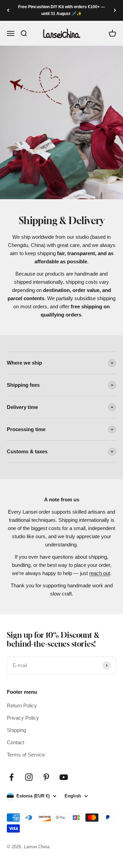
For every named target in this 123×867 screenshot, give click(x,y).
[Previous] (8, 10)
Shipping (16, 730)
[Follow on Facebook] (11, 777)
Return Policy (22, 705)
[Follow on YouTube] (63, 777)
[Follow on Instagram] (28, 777)
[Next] (115, 10)
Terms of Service (26, 755)
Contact (15, 742)
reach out (99, 573)
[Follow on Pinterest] (46, 777)
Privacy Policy (23, 718)
